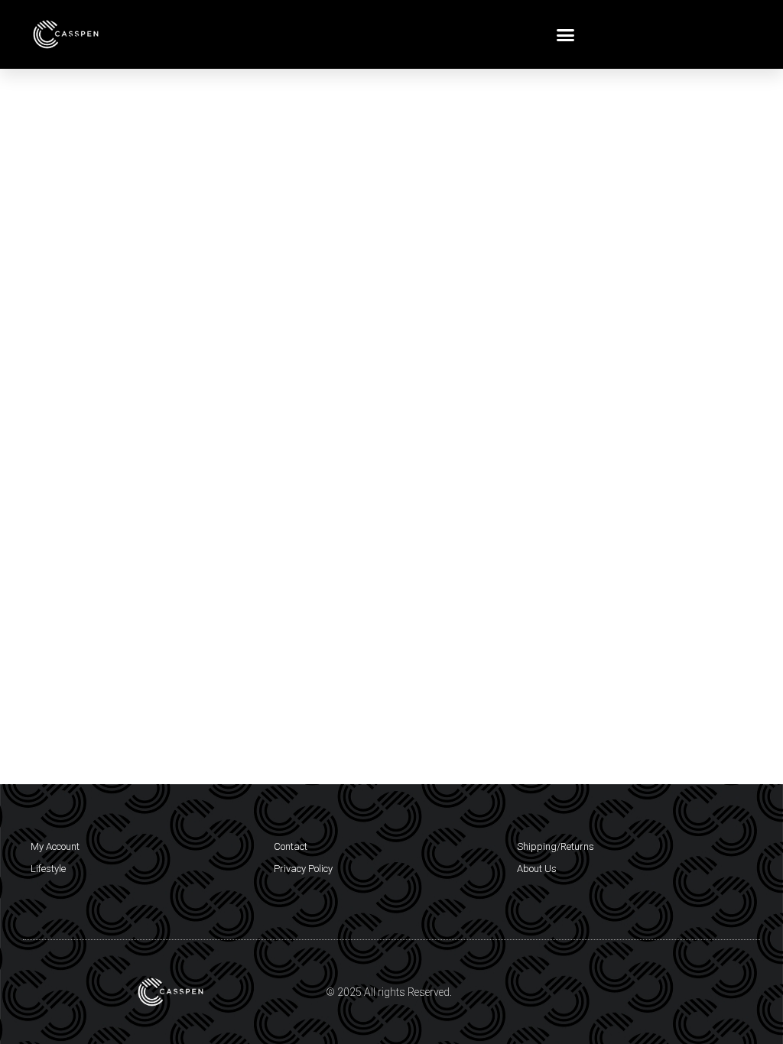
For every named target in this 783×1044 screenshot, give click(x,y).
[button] (565, 34)
